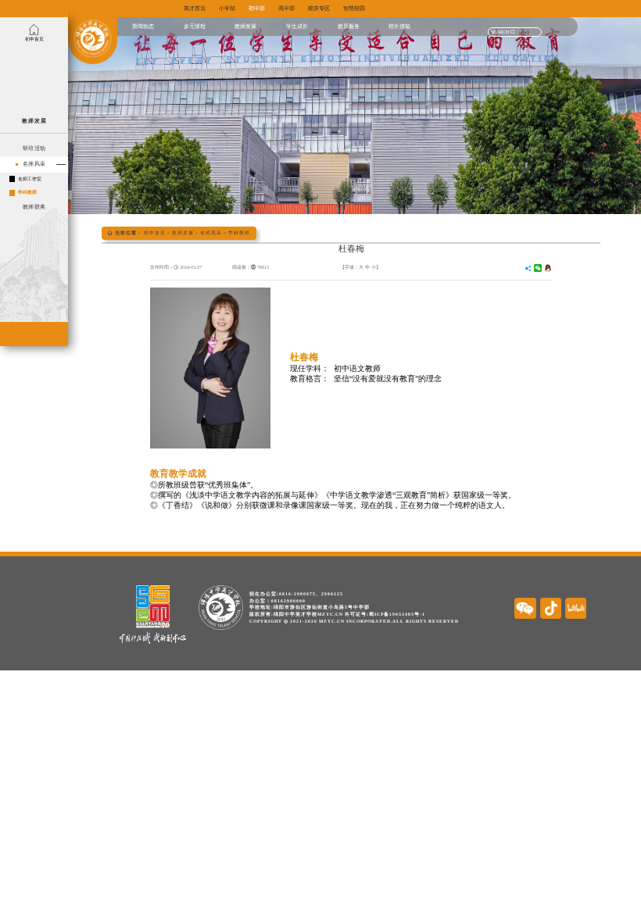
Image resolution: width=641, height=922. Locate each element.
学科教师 (239, 232)
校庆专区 (319, 8)
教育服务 (349, 26)
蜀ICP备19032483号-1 (397, 614)
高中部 (286, 8)
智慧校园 (354, 8)
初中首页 (155, 232)
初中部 (257, 8)
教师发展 (245, 26)
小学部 (227, 8)
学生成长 (297, 26)
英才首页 (195, 8)
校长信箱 (399, 26)
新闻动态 (143, 26)
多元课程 (195, 26)
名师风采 (211, 232)
